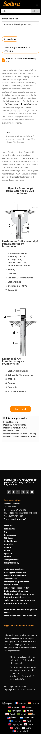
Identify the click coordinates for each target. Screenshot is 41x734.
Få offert (20, 409)
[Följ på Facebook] (13, 492)
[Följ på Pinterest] (18, 492)
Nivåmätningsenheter (14, 569)
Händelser (8, 544)
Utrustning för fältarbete (15, 603)
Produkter (8, 525)
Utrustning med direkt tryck (17, 597)
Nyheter (8, 547)
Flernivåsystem (11, 585)
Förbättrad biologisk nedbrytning (19, 594)
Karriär (7, 550)
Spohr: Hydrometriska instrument (19, 600)
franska (7, 556)
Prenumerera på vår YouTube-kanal (20, 615)
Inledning (11, 39)
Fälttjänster (9, 529)
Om (5, 532)
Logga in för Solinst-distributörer (19, 625)
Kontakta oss (10, 535)
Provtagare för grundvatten (16, 581)
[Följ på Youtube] (32, 492)
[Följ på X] (27, 492)
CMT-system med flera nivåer (18, 104)
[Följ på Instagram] (23, 492)
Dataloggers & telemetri (15, 572)
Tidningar (8, 538)
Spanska (8, 553)
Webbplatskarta (11, 559)
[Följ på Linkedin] (9, 492)
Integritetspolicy (11, 563)
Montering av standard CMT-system (18, 49)
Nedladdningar (11, 541)
